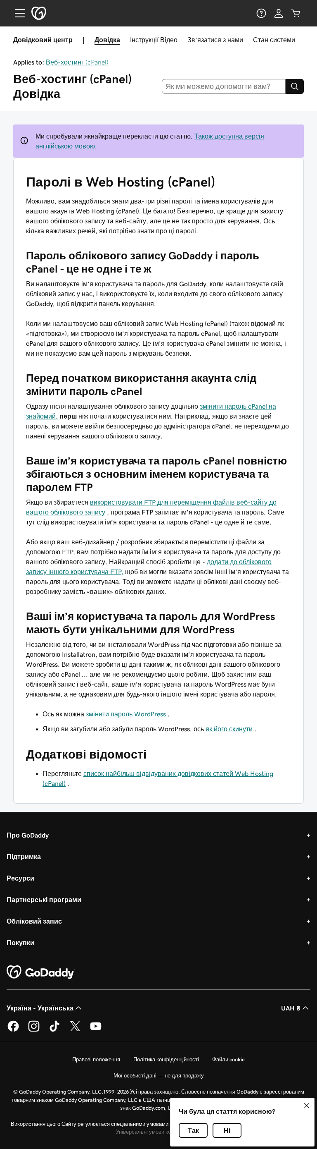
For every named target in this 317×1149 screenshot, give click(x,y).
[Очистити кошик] (296, 13)
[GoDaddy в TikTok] (54, 1030)
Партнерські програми (44, 899)
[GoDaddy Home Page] (41, 972)
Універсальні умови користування (157, 1132)
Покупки (20, 942)
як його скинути (229, 728)
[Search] (295, 86)
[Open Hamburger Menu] (16, 13)
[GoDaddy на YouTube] (95, 1030)
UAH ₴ (290, 1008)
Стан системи (274, 39)
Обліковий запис (34, 921)
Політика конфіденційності (166, 1059)
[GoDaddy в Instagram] (33, 1030)
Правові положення (96, 1059)
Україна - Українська (40, 1008)
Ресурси (20, 878)
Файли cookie (228, 1059)
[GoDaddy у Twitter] (75, 1030)
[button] (306, 1105)
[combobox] (224, 86)
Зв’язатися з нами (215, 39)
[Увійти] (278, 13)
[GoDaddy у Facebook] (13, 1030)
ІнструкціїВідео (153, 39)
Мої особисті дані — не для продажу (159, 1075)
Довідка (107, 39)
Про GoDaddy (28, 835)
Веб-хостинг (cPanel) (77, 62)
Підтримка (24, 856)
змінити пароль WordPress (126, 714)
